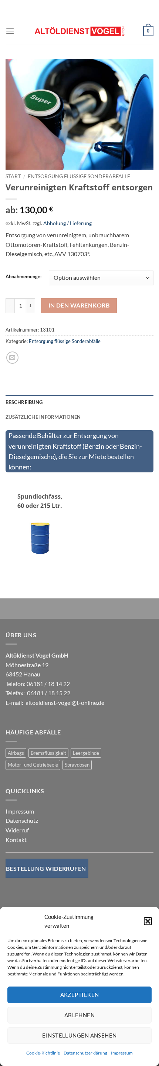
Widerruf (17, 830)
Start (13, 176)
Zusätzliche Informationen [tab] (43, 417)
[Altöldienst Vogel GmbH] (80, 31)
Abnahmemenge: (23, 276)
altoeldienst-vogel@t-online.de (65, 702)
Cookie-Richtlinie (43, 1053)
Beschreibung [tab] (24, 402)
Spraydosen (77, 765)
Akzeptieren (79, 994)
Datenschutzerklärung (85, 1053)
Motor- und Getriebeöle (33, 765)
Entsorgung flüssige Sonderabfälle (79, 176)
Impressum (122, 1053)
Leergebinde (86, 753)
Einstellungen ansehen (79, 1035)
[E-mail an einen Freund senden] (12, 358)
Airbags (16, 753)
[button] (148, 921)
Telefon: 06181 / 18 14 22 (38, 683)
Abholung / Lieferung (67, 223)
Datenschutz (22, 820)
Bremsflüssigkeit (48, 753)
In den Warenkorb (78, 305)
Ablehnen (79, 1015)
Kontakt (16, 839)
